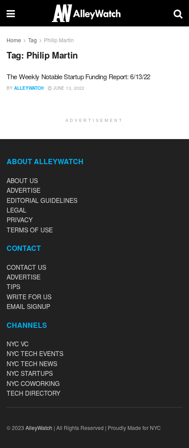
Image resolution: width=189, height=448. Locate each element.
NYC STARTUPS (30, 373)
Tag (32, 40)
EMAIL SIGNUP (28, 306)
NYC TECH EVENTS (35, 353)
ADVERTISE (23, 190)
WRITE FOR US (29, 296)
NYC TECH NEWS (32, 363)
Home (14, 40)
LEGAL (16, 210)
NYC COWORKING (33, 383)
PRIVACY (20, 219)
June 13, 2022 (68, 88)
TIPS (13, 286)
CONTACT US (26, 267)
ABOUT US (22, 180)
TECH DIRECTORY (33, 393)
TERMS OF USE (30, 229)
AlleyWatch (29, 88)
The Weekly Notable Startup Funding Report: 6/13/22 (78, 76)
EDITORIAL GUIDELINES (42, 200)
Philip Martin (59, 40)
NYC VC (18, 343)
